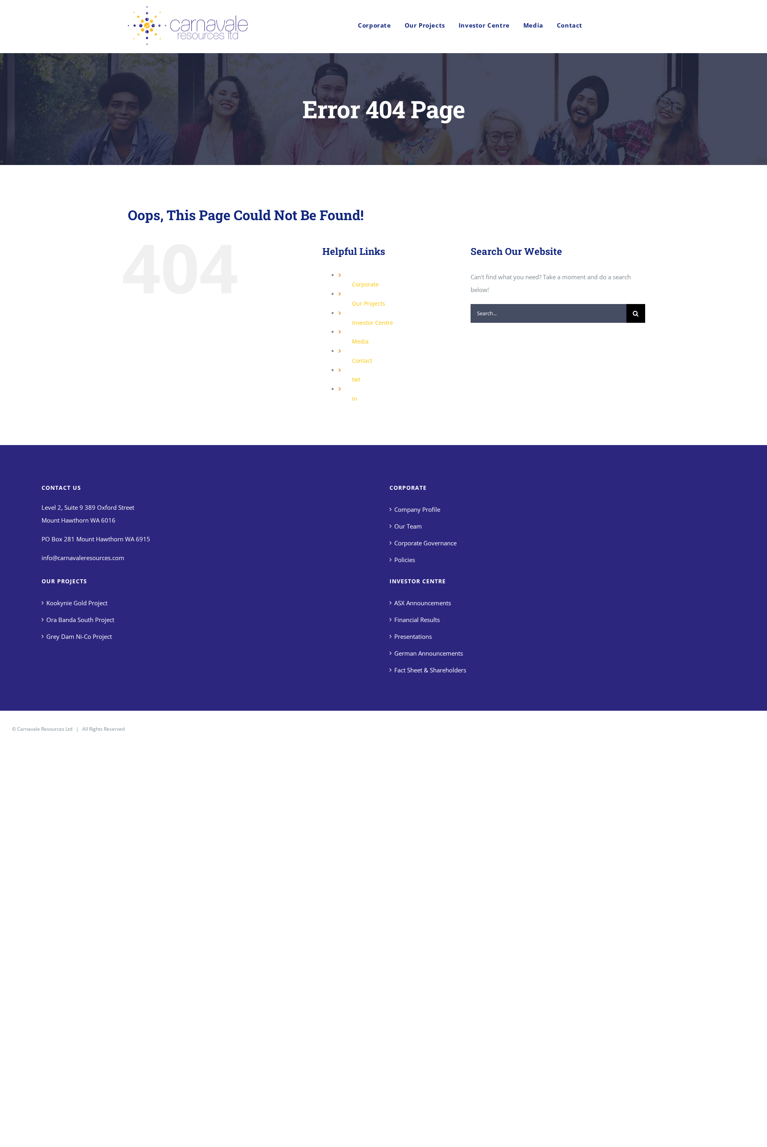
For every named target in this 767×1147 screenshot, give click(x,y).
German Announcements (428, 653)
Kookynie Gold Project (76, 603)
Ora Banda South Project (80, 620)
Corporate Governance (425, 543)
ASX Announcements (422, 603)
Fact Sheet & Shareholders (430, 670)
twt (356, 379)
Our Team (408, 526)
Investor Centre (372, 322)
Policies (404, 560)
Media (360, 341)
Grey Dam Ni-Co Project (79, 636)
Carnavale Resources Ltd (44, 729)
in (354, 398)
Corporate (365, 284)
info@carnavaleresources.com (83, 558)
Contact (362, 360)
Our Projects (368, 303)
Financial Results (417, 620)
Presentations (413, 636)
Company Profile (417, 509)
